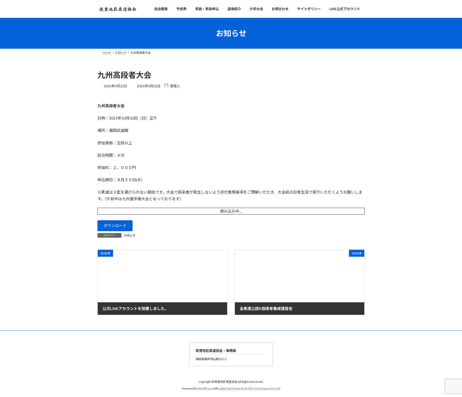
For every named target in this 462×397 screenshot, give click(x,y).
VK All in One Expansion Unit (262, 388)
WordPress (205, 388)
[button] (115, 225)
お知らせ (129, 235)
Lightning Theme (230, 388)
